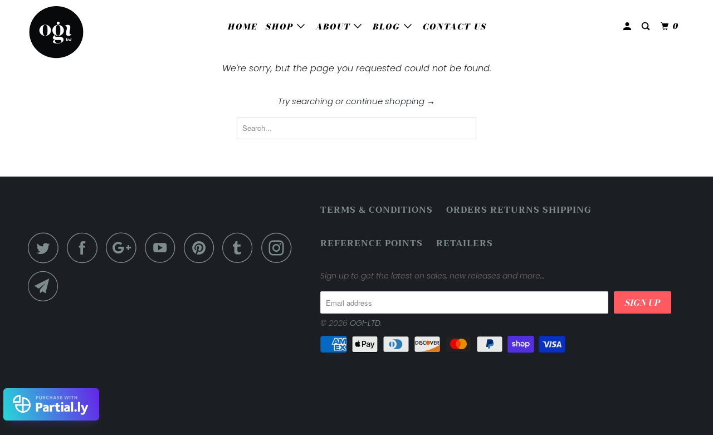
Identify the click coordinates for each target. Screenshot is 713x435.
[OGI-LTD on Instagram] (279, 247)
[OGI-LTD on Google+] (124, 247)
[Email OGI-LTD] (46, 286)
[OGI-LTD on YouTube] (163, 247)
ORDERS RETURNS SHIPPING (519, 210)
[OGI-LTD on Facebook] (85, 247)
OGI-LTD (365, 323)
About (335, 27)
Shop (281, 27)
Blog (388, 27)
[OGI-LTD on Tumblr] (240, 247)
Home (242, 27)
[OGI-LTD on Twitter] (46, 247)
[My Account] (628, 26)
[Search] (647, 26)
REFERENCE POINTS (371, 243)
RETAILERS (464, 243)
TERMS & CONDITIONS (376, 210)
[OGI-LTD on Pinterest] (202, 247)
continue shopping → (390, 101)
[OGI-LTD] (85, 32)
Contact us (455, 27)
